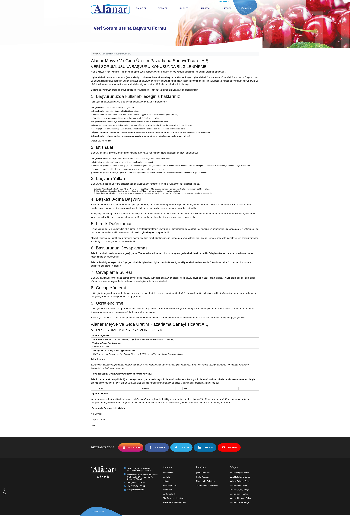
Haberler (166, 481)
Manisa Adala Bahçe (238, 485)
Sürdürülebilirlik (169, 494)
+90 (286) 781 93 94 (136, 486)
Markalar (166, 477)
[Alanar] (110, 9)
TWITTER (184, 447)
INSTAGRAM (134, 447)
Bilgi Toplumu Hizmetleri (173, 498)
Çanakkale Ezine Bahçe (240, 477)
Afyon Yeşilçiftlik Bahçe (239, 473)
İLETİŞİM (226, 8)
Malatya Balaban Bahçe (240, 481)
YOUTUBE (232, 447)
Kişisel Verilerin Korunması (174, 502)
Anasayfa (96, 54)
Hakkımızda (168, 473)
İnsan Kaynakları (170, 485)
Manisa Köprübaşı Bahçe (240, 498)
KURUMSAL (205, 8)
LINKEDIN (208, 447)
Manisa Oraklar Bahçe (239, 502)
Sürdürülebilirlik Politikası (207, 485)
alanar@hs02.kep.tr (139, 191)
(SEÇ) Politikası (203, 473)
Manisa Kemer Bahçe (239, 494)
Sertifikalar (167, 489)
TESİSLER (162, 8)
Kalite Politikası (202, 477)
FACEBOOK (160, 447)
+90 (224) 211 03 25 (136, 483)
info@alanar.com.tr (178, 193)
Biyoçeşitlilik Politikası (205, 481)
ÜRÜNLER (183, 8)
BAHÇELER (141, 8)
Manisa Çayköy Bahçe (239, 489)
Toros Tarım (222, 2)
